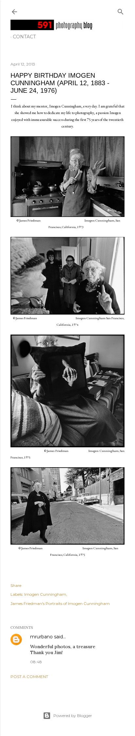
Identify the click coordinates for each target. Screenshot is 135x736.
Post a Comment (29, 676)
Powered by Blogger (72, 715)
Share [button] (15, 585)
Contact (24, 37)
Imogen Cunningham (45, 594)
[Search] (121, 10)
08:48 (36, 661)
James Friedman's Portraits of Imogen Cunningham (60, 603)
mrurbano (41, 637)
